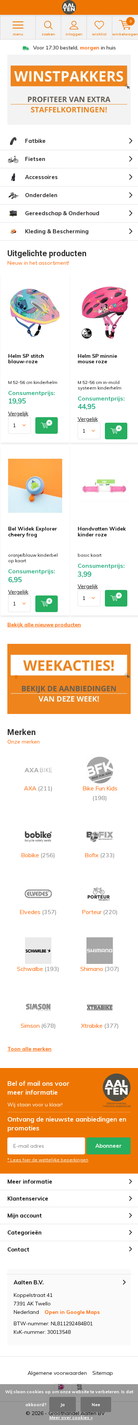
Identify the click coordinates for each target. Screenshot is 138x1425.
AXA (38, 788)
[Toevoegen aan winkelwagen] (46, 425)
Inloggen (74, 34)
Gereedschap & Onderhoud (62, 213)
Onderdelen (41, 195)
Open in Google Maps (72, 1312)
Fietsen (35, 158)
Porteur (100, 912)
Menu (18, 34)
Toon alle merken (29, 1048)
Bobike (38, 855)
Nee (96, 1404)
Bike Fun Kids (99, 792)
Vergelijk (18, 413)
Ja (62, 1404)
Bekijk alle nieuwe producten (44, 624)
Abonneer (108, 1145)
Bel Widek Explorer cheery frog (32, 531)
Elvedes (38, 912)
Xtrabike (100, 1025)
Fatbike (35, 140)
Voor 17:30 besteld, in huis (74, 47)
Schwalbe (38, 968)
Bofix (100, 855)
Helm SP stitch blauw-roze (26, 359)
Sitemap (102, 1373)
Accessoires (41, 177)
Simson (38, 1025)
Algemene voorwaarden (57, 1373)
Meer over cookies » (71, 1417)
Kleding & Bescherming (57, 231)
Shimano (99, 968)
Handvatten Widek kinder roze (102, 531)
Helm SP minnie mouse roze (97, 359)
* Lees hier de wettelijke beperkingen (47, 1160)
